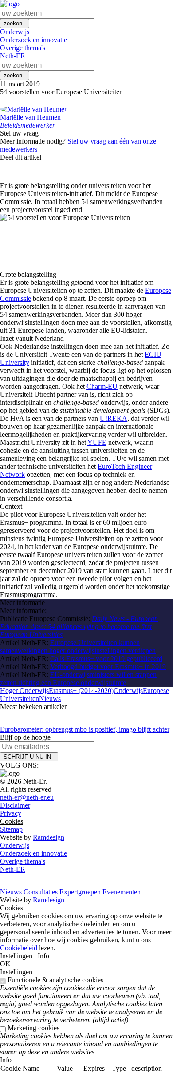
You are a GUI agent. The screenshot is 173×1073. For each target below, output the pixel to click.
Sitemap (11, 829)
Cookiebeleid (18, 948)
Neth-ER (12, 56)
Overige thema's (22, 48)
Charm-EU (102, 386)
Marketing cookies (33, 1028)
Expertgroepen (80, 892)
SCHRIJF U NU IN (29, 756)
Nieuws (50, 698)
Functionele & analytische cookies (55, 980)
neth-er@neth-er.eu (27, 797)
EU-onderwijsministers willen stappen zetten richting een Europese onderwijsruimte (78, 678)
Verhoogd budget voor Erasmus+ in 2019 (108, 666)
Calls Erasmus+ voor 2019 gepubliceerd (106, 658)
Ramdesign (48, 837)
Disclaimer (15, 805)
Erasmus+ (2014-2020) (81, 690)
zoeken (15, 23)
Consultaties (41, 892)
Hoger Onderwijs (24, 690)
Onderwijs (14, 32)
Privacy (10, 813)
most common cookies (150, 1058)
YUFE (96, 442)
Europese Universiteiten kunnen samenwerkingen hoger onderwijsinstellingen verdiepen (78, 646)
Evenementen (121, 892)
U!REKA (113, 418)
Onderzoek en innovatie (33, 40)
